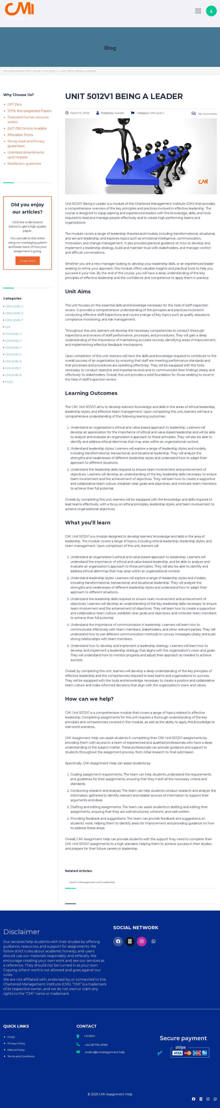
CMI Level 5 (13, 354)
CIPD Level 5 (14, 313)
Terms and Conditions (21, 1056)
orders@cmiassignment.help (105, 1052)
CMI (7, 327)
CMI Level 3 (13, 340)
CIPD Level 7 (14, 320)
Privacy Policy (16, 1043)
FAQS (11, 1037)
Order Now (27, 260)
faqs (9, 382)
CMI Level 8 (13, 375)
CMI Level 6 (13, 361)
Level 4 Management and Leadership (92, 882)
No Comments (207, 113)
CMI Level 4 (13, 347)
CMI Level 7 (13, 368)
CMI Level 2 (13, 334)
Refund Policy (16, 1049)
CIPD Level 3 (14, 306)
